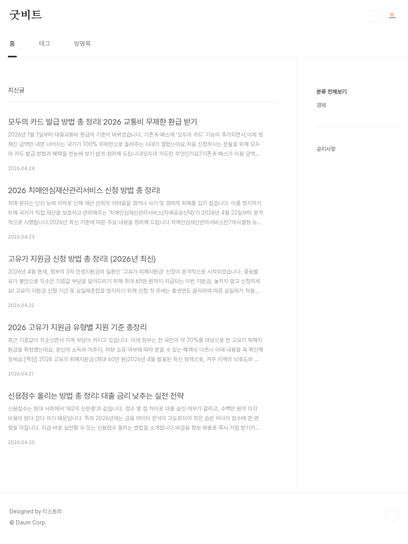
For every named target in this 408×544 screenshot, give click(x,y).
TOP (392, 514)
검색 (374, 16)
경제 (321, 105)
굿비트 (25, 15)
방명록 (82, 43)
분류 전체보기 (331, 91)
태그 (44, 43)
